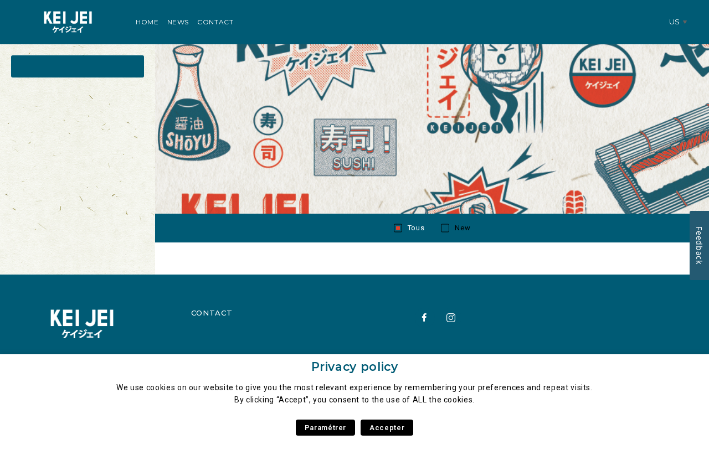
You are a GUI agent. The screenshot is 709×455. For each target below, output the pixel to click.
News (178, 22)
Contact (215, 22)
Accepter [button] (386, 427)
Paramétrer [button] (325, 427)
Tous (416, 228)
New (462, 228)
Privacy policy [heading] (354, 367)
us (674, 21)
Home (147, 22)
